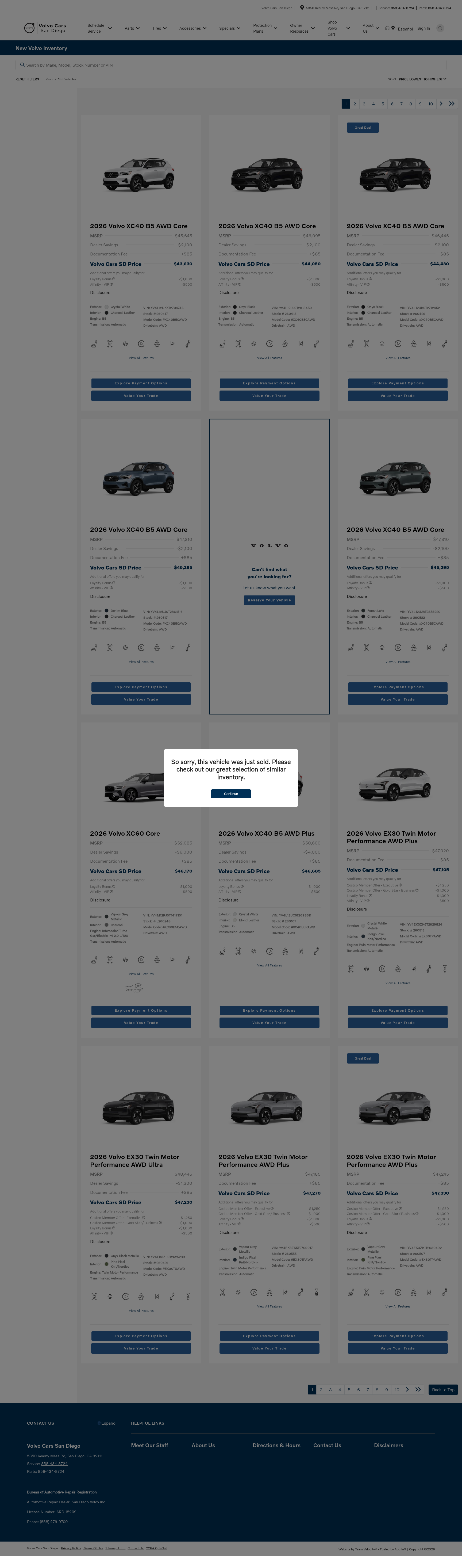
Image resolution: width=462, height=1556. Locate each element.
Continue (231, 794)
